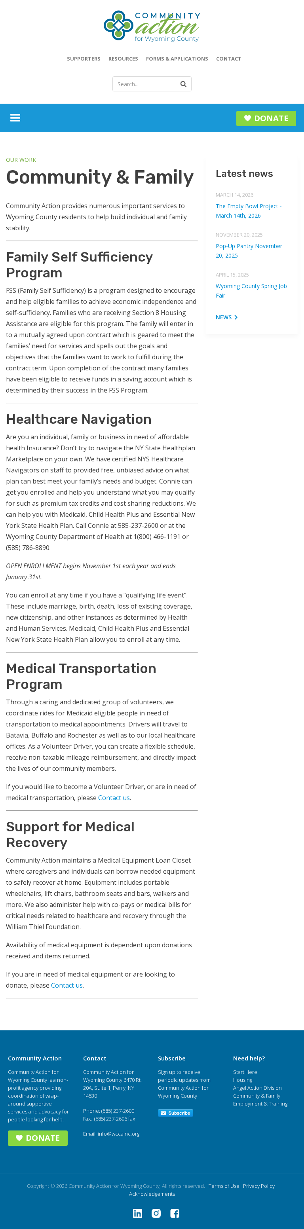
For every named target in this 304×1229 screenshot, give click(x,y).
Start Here (245, 1071)
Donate (271, 118)
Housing (242, 1079)
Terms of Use (224, 1185)
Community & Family (256, 1095)
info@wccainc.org (118, 1133)
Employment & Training (260, 1103)
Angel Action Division (257, 1087)
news (224, 317)
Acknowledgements (152, 1193)
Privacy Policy (259, 1185)
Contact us (114, 797)
